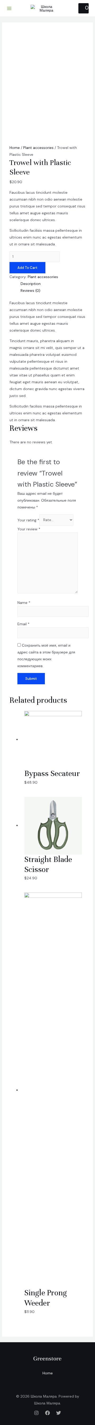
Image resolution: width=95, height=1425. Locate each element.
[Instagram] (36, 1413)
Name (23, 602)
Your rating (28, 519)
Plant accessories (38, 147)
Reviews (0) (30, 290)
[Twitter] (58, 1413)
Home (15, 147)
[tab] (53, 283)
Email (23, 624)
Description (31, 283)
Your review (28, 529)
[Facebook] (47, 1413)
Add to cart (27, 267)
